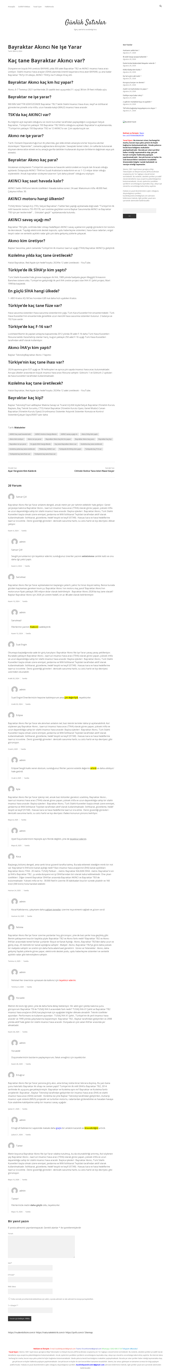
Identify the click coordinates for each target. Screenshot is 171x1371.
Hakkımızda (49, 6)
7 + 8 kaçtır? (13, 1305)
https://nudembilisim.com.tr (21, 1332)
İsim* (10, 1263)
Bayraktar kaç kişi (105, 439)
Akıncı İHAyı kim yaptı (90, 434)
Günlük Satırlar (85, 23)
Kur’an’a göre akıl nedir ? (132, 76)
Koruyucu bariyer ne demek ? (134, 82)
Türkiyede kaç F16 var (93, 449)
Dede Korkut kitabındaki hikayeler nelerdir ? (139, 63)
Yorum (10, 1233)
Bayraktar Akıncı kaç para (84, 439)
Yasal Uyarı (37, 6)
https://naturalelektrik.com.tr (50, 1332)
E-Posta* (11, 1275)
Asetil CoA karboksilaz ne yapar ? (135, 89)
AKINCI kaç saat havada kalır (20, 434)
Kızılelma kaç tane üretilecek (91, 444)
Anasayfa (11, 6)
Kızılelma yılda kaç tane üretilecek (22, 449)
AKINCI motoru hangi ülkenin (46, 434)
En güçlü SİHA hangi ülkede (40, 444)
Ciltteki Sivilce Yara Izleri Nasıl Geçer (94, 470)
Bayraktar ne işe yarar (18, 444)
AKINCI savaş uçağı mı (69, 434)
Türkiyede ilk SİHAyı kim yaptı (70, 449)
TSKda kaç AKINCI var (47, 449)
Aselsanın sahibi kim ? (131, 50)
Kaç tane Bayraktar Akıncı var (66, 444)
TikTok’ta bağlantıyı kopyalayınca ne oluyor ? (139, 108)
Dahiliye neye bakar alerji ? (133, 95)
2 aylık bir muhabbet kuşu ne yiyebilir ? (137, 102)
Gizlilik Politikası (24, 6)
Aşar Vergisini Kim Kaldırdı (22, 470)
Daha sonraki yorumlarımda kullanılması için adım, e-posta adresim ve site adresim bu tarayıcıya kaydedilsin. (52, 1299)
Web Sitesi (12, 1286)
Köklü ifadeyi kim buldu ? (132, 70)
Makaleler (19, 427)
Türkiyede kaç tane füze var (20, 454)
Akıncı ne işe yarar (34, 439)
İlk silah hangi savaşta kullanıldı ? (135, 57)
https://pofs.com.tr (74, 1332)
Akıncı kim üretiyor (17, 439)
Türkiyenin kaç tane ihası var (45, 454)
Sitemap (89, 1332)
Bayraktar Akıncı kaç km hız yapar (58, 439)
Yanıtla (23, 531)
